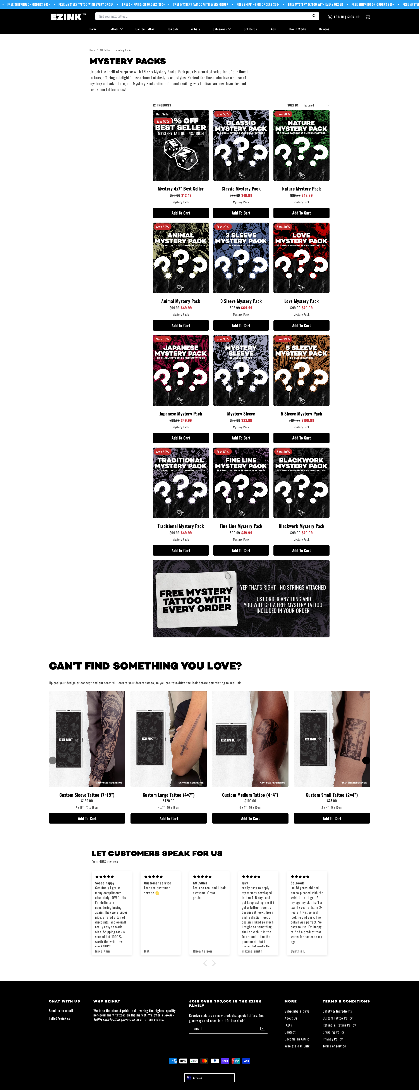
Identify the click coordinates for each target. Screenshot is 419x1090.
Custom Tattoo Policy (338, 1018)
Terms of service (334, 1046)
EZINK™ (214, 1069)
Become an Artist (297, 1039)
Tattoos (114, 29)
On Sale (173, 29)
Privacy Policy (333, 1039)
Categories (220, 29)
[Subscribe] (262, 1028)
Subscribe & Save (297, 1011)
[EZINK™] (68, 16)
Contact (290, 1032)
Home (92, 29)
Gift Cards (250, 29)
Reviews (324, 29)
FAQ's (273, 29)
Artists (195, 29)
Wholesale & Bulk (297, 1046)
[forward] (366, 760)
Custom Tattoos (146, 29)
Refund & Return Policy (339, 1025)
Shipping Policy (334, 1032)
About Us (291, 1018)
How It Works (297, 29)
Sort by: (293, 105)
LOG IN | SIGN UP (347, 16)
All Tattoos (106, 50)
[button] (206, 963)
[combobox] (209, 1077)
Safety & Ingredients (337, 1011)
